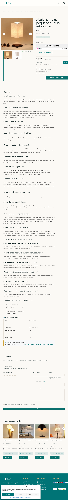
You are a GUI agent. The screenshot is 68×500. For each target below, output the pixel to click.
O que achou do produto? (39, 381)
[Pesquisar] (58, 3)
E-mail (51, 372)
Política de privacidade (42, 486)
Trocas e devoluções (41, 489)
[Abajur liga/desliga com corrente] (57, 431)
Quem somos (40, 481)
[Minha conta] (61, 3)
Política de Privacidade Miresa (25, 497)
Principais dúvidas (41, 484)
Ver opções (8, 457)
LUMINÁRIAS (23, 3)
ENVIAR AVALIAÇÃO (34, 409)
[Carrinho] (64, 3)
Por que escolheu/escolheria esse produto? (43, 388)
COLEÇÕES (44, 3)
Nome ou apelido (37, 372)
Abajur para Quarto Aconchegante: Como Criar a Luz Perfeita (36, 344)
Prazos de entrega (41, 482)
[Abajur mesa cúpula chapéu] (26, 431)
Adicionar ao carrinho (56, 77)
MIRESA (7, 3)
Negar (20, 494)
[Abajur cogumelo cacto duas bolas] (10, 431)
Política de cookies (41, 487)
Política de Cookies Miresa (14, 497)
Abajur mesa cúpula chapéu (26, 440)
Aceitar (8, 494)
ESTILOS (38, 3)
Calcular (65, 62)
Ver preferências (33, 494)
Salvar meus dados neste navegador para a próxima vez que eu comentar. (20, 404)
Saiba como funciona (40, 73)
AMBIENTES (31, 3)
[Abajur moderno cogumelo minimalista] (42, 431)
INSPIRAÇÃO (52, 3)
